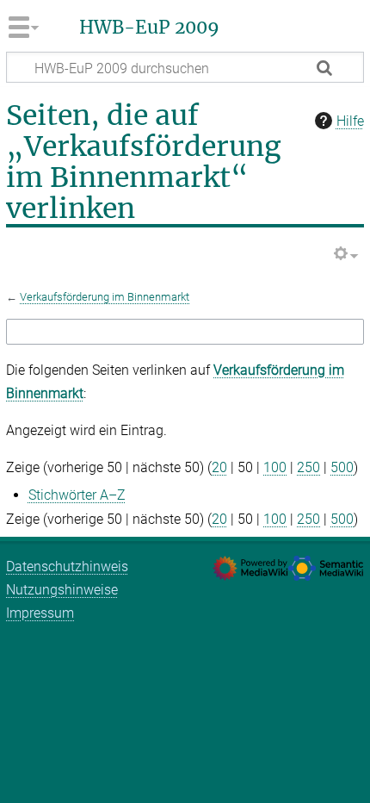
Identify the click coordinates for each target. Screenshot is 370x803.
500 (342, 467)
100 (275, 467)
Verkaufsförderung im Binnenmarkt (104, 296)
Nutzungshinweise (62, 590)
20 (219, 467)
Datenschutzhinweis (67, 566)
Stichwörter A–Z (77, 495)
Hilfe (350, 121)
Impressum (40, 613)
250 (308, 467)
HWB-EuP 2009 (149, 27)
